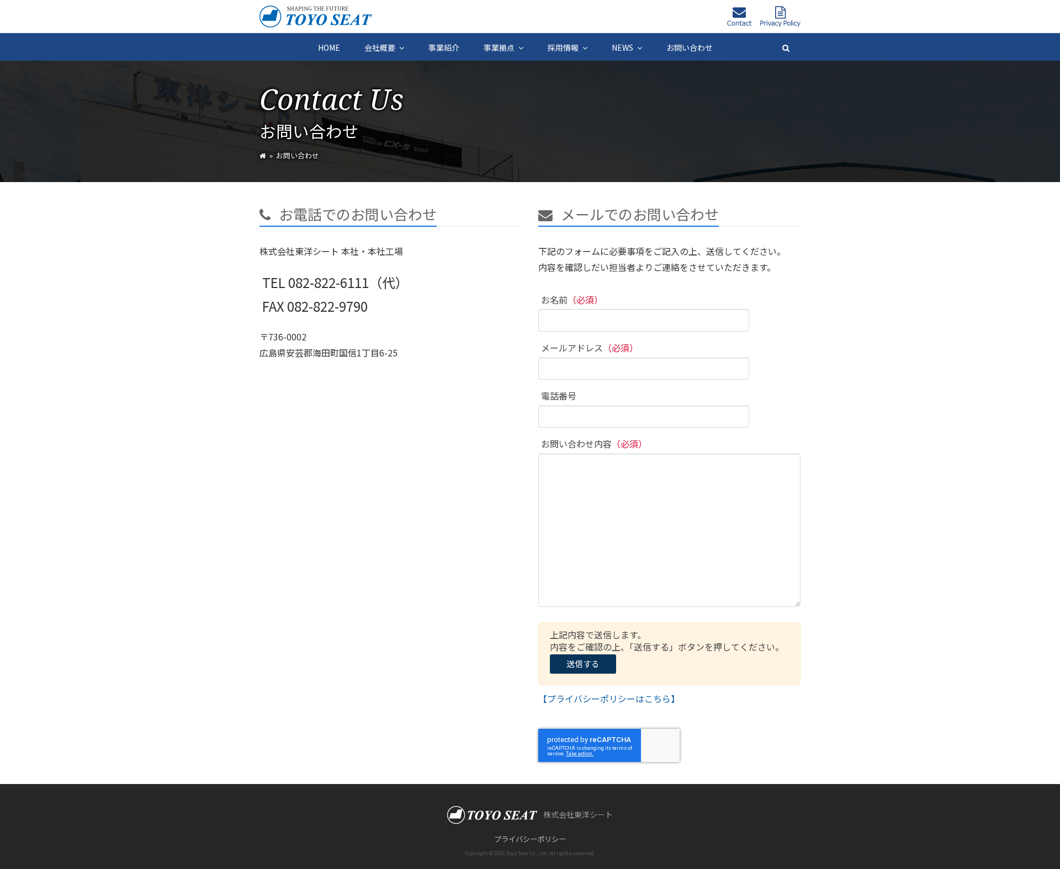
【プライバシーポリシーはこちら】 (609, 698)
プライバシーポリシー (530, 839)
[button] (786, 47)
